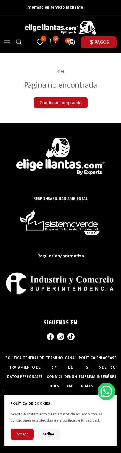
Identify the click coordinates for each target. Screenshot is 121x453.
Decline (48, 434)
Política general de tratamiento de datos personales (24, 367)
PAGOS (102, 42)
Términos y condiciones (54, 372)
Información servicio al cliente (54, 7)
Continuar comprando (61, 102)
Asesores (113, 367)
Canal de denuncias (70, 372)
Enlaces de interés (103, 372)
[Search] (19, 42)
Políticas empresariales (87, 372)
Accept (22, 434)
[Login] (71, 42)
